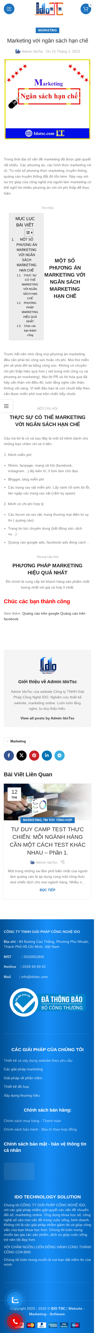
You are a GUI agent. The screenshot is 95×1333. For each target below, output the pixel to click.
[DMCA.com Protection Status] (19, 1171)
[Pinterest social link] (34, 756)
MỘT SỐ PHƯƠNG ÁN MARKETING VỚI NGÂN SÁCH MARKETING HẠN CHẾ (26, 255)
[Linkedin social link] (47, 756)
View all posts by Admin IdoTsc (47, 718)
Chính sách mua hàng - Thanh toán (32, 1121)
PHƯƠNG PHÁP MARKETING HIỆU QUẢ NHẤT (30, 312)
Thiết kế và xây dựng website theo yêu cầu (38, 1060)
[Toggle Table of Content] (26, 232)
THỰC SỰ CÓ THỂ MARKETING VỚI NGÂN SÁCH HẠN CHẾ (30, 287)
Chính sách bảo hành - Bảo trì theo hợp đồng (40, 1129)
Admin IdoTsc (32, 51)
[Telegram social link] (59, 756)
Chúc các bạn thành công (30, 330)
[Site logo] (48, 8)
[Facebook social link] (9, 756)
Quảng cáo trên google (40, 613)
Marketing (47, 30)
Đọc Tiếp (47, 890)
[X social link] (21, 756)
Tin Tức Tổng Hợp (57, 820)
